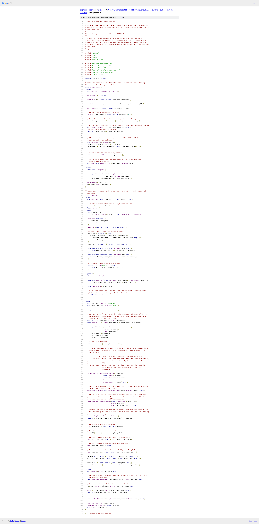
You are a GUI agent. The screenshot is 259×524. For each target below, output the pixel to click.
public (162, 10)
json (255, 521)
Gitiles (12, 521)
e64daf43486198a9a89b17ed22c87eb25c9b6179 (127, 10)
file (121, 17)
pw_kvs (155, 10)
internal (83, 12)
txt (250, 521)
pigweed (83, 10)
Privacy (17, 521)
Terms (23, 521)
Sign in (255, 3)
